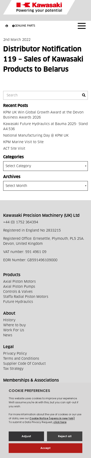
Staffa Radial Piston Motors (25, 296)
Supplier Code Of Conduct (24, 363)
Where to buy (14, 325)
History (9, 320)
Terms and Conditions (21, 358)
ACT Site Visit (14, 148)
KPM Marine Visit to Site (23, 142)
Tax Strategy (13, 368)
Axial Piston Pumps (19, 286)
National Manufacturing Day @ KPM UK (36, 135)
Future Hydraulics (18, 302)
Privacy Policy (15, 353)
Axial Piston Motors (19, 281)
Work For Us (13, 330)
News (7, 335)
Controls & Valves (18, 291)
